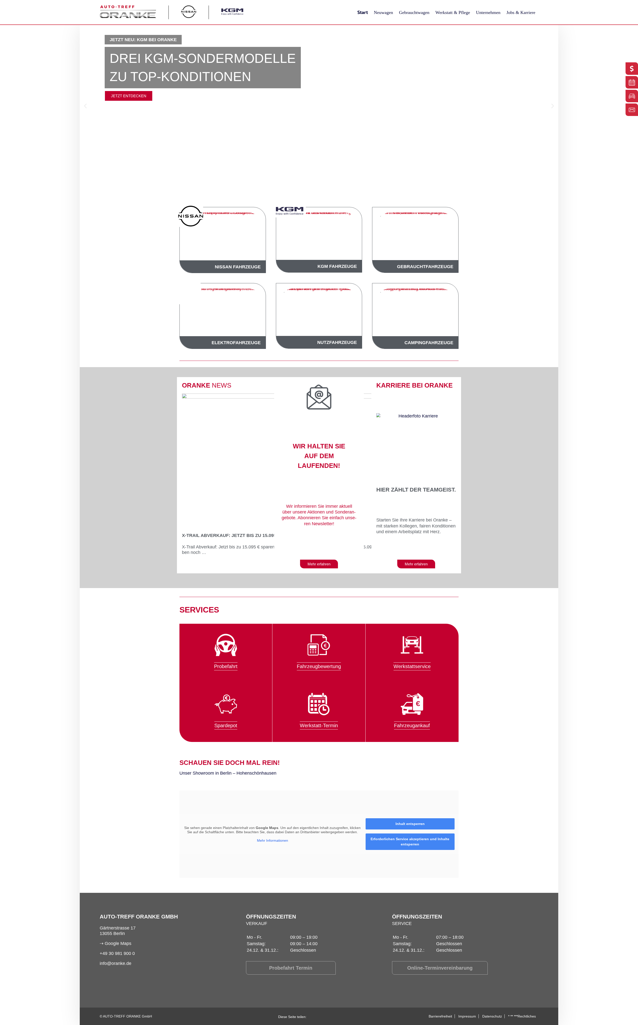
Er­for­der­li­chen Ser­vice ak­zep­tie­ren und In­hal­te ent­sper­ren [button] (410, 841)
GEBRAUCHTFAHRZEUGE (425, 266)
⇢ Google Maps (115, 943)
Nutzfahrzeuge (337, 342)
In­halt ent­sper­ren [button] (410, 824)
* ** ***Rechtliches (522, 1016)
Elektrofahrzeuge (236, 342)
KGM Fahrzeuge (337, 266)
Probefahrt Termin (290, 968)
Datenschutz (492, 1016)
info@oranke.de (115, 963)
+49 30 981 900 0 (117, 953)
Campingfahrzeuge (428, 342)
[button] (85, 106)
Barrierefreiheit (440, 1016)
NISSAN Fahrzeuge (238, 266)
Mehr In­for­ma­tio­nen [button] (272, 840)
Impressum (467, 1016)
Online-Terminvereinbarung (440, 968)
